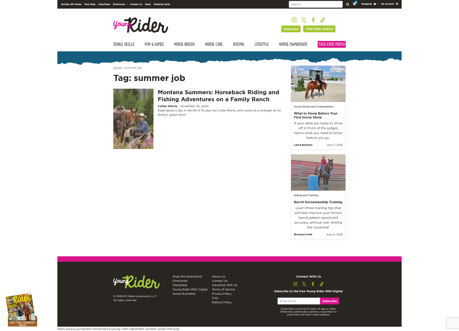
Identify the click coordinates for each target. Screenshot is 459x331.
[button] (370, 4)
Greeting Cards (162, 4)
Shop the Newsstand (187, 276)
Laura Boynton (303, 144)
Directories (180, 280)
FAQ (215, 298)
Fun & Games (154, 44)
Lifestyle (262, 44)
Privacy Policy (221, 293)
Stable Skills (123, 44)
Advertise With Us (225, 285)
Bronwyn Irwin (303, 234)
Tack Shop (89, 4)
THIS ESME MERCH (319, 29)
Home (117, 67)
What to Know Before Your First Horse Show (316, 115)
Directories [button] (119, 4)
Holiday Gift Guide (71, 4)
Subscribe (291, 29)
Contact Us (136, 4)
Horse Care (214, 44)
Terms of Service (223, 289)
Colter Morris (167, 106)
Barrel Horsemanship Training (318, 202)
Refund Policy (222, 302)
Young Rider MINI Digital (189, 289)
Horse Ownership (293, 44)
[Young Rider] (140, 24)
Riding (238, 44)
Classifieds (104, 4)
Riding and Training (306, 195)
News (148, 4)
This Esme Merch (332, 44)
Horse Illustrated (183, 293)
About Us (218, 276)
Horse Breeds (184, 44)
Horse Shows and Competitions (313, 106)
